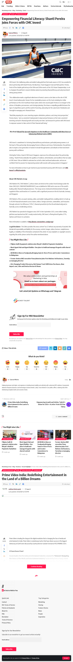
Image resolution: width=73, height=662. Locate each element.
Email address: (13, 325)
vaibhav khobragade (15, 489)
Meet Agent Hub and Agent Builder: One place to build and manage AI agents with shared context (27, 446)
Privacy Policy (25, 658)
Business (6, 14)
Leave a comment (62, 416)
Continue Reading (36, 566)
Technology (37, 470)
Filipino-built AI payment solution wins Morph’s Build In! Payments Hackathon (37, 244)
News (17, 470)
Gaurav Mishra (13, 33)
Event (13, 14)
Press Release (21, 14)
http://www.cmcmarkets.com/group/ (40, 222)
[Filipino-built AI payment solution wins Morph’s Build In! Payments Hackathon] (10, 434)
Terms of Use (35, 658)
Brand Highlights (8, 470)
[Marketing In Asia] (8, 2)
